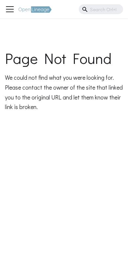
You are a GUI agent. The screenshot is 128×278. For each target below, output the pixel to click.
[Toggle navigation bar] (10, 9)
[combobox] (101, 9)
